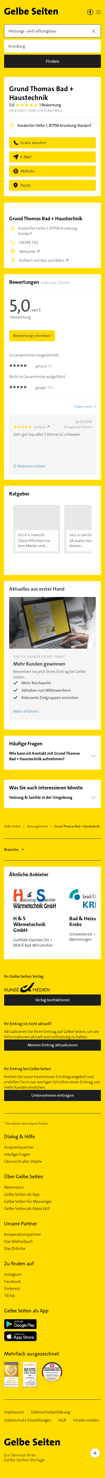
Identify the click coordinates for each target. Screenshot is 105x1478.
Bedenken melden (32, 466)
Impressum (14, 1412)
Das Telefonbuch (18, 1241)
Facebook (12, 1281)
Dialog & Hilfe (19, 1136)
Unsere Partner (20, 1223)
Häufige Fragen (17, 1154)
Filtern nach (83, 406)
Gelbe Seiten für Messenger (28, 1201)
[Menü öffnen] (98, 12)
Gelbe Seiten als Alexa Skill (27, 1208)
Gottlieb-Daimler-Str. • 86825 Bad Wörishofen (33, 931)
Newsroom (14, 1187)
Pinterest (12, 1288)
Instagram (13, 1274)
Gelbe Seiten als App (22, 1194)
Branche (11, 849)
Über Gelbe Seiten (23, 1176)
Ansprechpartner (19, 1147)
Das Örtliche (14, 1248)
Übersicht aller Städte (23, 1161)
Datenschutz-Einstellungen (27, 1420)
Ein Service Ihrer (24, 1457)
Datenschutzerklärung (50, 1412)
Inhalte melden (86, 1420)
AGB (62, 1420)
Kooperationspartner (22, 1234)
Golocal (40, 427)
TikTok (9, 1295)
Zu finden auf (19, 1263)
